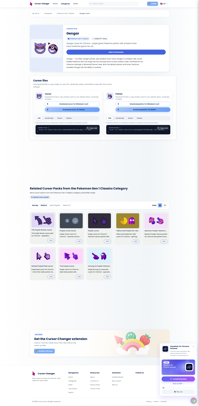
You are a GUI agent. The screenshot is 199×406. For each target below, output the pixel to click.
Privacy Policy (95, 385)
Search (70, 392)
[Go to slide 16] (184, 387)
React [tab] (60, 118)
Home (55, 4)
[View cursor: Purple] (99, 228)
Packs (75, 4)
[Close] (193, 346)
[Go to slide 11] (177, 387)
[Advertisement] (99, 161)
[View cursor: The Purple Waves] (43, 228)
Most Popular (55, 205)
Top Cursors (72, 389)
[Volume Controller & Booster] (178, 367)
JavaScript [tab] (49, 118)
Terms (156, 401)
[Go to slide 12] (178, 387)
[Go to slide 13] (180, 387)
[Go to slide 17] (185, 387)
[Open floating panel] (193, 400)
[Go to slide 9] (174, 387)
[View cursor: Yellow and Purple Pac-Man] (128, 228)
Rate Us (114, 385)
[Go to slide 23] (193, 387)
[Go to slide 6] (170, 387)
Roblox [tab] (69, 118)
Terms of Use (95, 389)
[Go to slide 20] (189, 387)
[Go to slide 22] (192, 387)
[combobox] (113, 4)
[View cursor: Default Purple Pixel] (43, 263)
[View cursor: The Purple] (71, 263)
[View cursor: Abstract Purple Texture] (156, 228)
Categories (65, 4)
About (92, 377)
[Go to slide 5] (169, 387)
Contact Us (94, 381)
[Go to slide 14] (181, 387)
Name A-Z (67, 205)
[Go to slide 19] (188, 387)
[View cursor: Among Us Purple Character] (99, 263)
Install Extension (117, 377)
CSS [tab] (39, 118)
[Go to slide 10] (176, 387)
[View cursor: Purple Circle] (71, 228)
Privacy (149, 401)
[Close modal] (123, 189)
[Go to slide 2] (165, 387)
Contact (164, 401)
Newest (44, 205)
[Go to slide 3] (166, 387)
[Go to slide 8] (173, 387)
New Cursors (116, 381)
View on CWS (177, 384)
